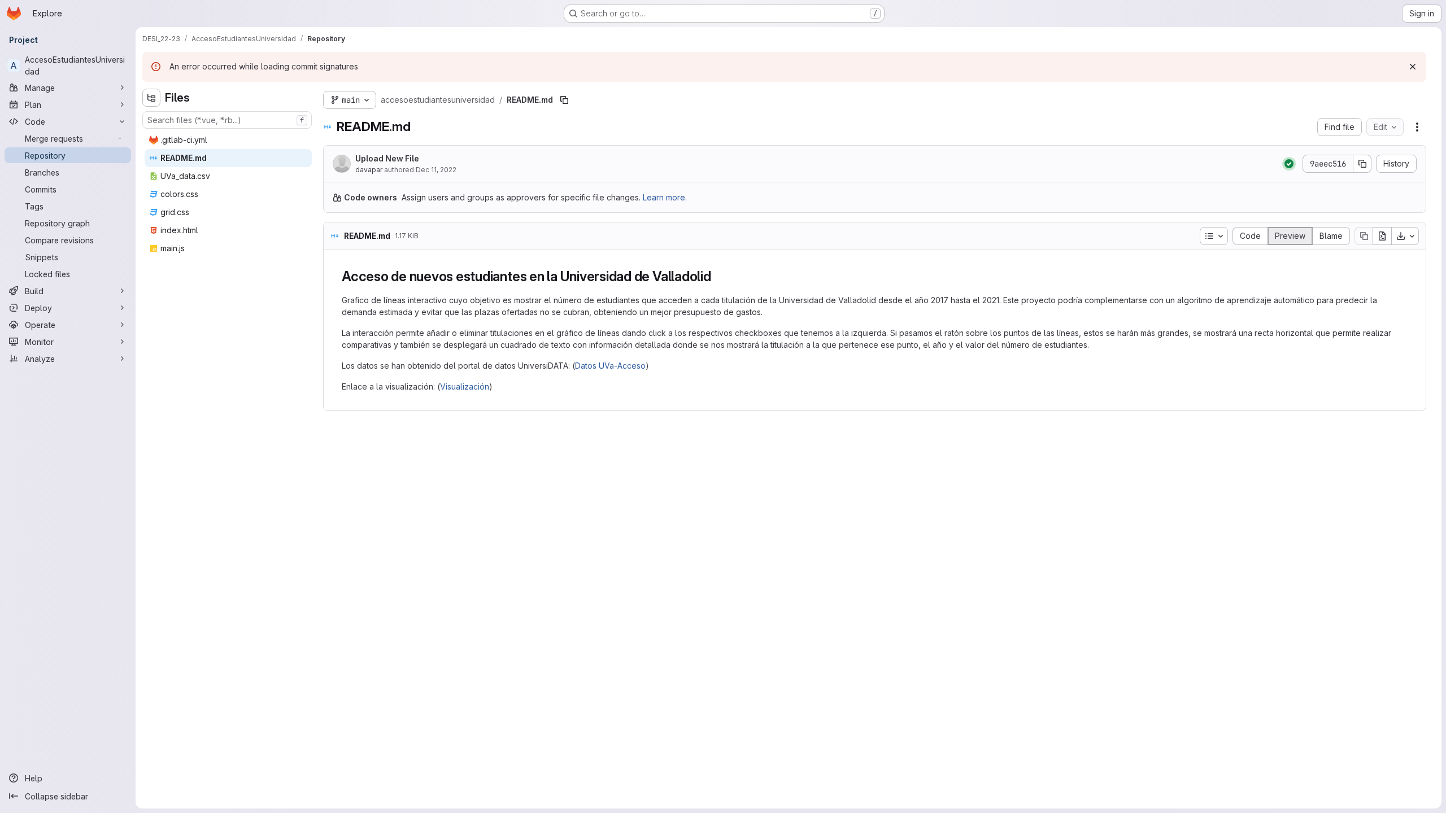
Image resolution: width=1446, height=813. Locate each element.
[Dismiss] (1412, 66)
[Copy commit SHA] (1362, 164)
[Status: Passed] (1289, 164)
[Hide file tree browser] (151, 98)
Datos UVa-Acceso (610, 365)
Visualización (464, 386)
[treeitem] (228, 140)
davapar (368, 169)
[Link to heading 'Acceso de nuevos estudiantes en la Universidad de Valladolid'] (718, 276)
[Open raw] (1382, 236)
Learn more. (665, 197)
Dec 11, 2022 (436, 169)
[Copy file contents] (1363, 236)
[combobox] (227, 120)
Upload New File (387, 158)
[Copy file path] (564, 100)
